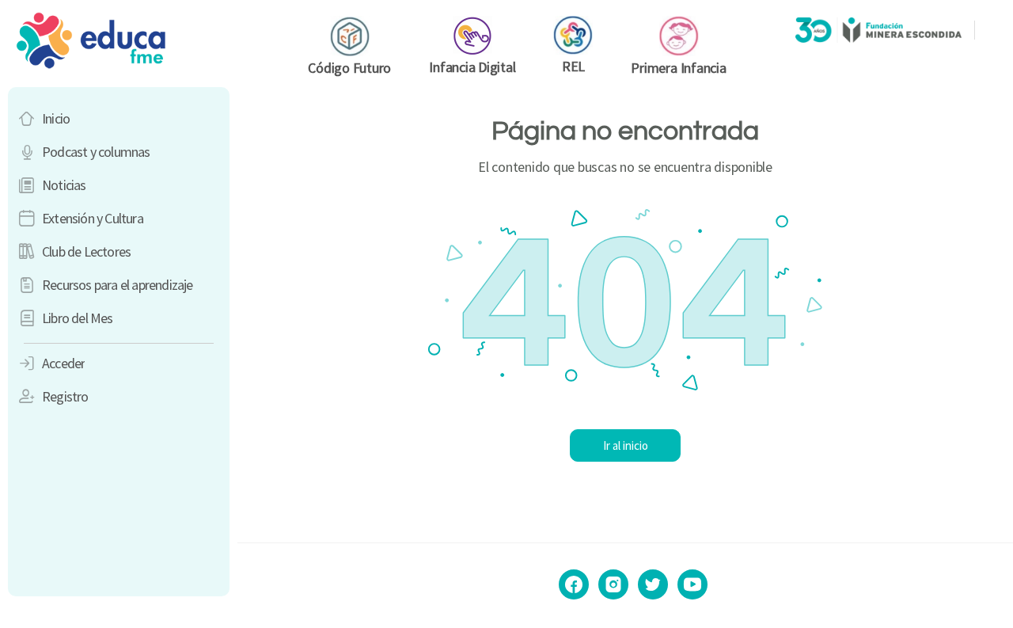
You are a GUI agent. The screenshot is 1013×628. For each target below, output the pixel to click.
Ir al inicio (625, 445)
